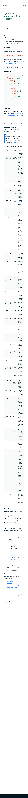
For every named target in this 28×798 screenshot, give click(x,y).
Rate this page (7, 28)
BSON (10, 517)
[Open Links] (25, 2)
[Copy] (22, 56)
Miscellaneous (17, 9)
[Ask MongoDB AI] (23, 6)
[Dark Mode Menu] (25, 6)
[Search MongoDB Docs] (21, 6)
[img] (5, 31)
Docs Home (6, 9)
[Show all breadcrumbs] (12, 10)
